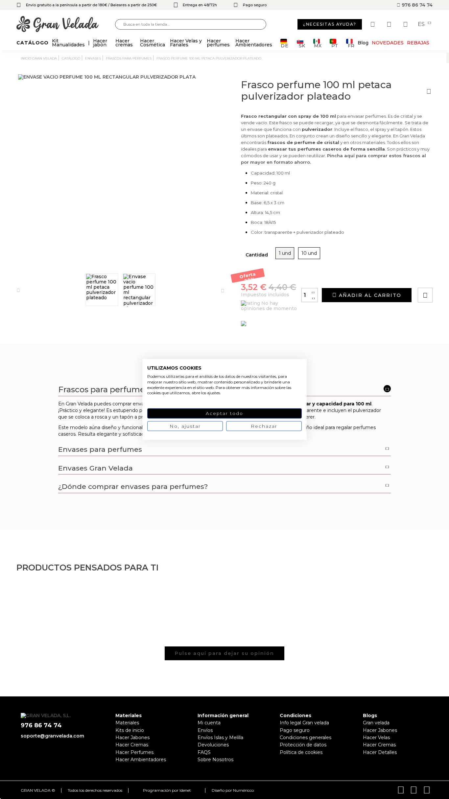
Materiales (127, 723)
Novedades (388, 43)
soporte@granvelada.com (52, 735)
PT (334, 45)
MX (317, 45)
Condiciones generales (305, 737)
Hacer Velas (376, 737)
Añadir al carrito (369, 295)
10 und (309, 253)
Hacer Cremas (131, 745)
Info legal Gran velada (304, 723)
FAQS (204, 752)
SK (302, 45)
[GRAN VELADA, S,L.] (65, 24)
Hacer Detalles (380, 752)
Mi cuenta (209, 723)
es (422, 24)
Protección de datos (303, 745)
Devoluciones (213, 745)
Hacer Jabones (132, 737)
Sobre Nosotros (215, 760)
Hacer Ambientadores (140, 760)
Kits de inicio (129, 730)
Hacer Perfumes (134, 752)
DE (285, 45)
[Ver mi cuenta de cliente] (390, 24)
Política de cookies (301, 752)
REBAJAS (418, 43)
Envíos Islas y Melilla (220, 737)
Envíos (205, 730)
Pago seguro (295, 730)
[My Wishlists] (373, 24)
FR (351, 45)
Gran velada (376, 723)
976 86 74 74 (416, 5)
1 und (285, 253)
